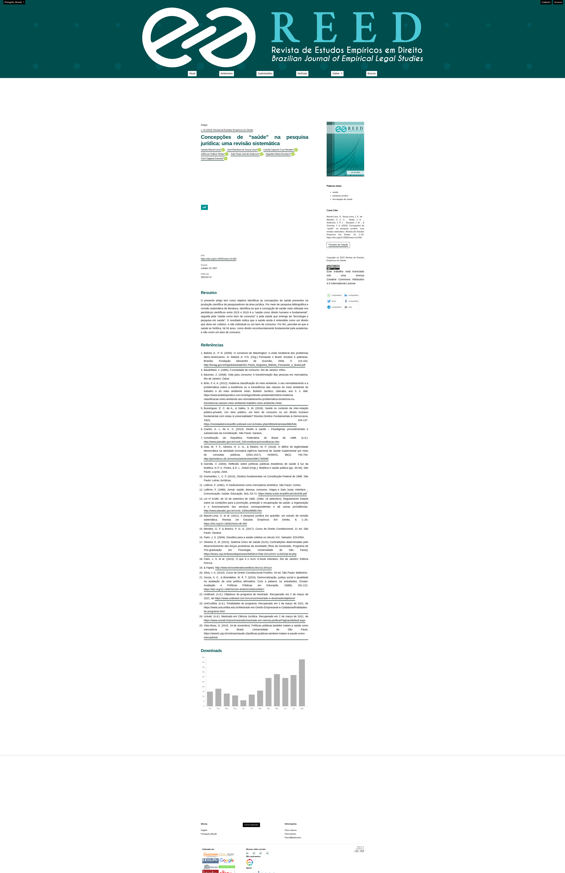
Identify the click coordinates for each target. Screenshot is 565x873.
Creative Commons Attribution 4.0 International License (345, 281)
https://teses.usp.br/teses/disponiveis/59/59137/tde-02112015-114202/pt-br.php (250, 554)
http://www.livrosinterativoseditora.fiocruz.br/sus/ (243, 567)
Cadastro (546, 2)
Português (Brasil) (209, 834)
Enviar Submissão (251, 825)
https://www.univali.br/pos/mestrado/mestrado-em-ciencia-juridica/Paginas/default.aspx (254, 620)
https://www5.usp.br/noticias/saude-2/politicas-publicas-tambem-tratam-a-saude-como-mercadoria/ (254, 635)
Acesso (558, 2)
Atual (192, 73)
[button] (335, 295)
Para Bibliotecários (293, 837)
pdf (204, 207)
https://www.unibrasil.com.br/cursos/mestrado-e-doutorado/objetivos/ (255, 598)
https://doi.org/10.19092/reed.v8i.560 (225, 523)
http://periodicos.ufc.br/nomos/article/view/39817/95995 (236, 458)
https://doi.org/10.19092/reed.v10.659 (218, 258)
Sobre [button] (336, 73)
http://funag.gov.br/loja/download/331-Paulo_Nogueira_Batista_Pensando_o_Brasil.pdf (254, 364)
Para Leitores (290, 830)
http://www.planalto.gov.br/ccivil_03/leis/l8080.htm (233, 510)
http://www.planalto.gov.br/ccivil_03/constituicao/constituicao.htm (241, 441)
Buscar (372, 73)
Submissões (265, 73)
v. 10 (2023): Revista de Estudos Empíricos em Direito (227, 130)
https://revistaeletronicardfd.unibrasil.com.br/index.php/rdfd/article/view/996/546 (250, 424)
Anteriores (227, 73)
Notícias (302, 73)
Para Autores (290, 834)
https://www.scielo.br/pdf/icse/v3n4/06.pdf (282, 493)
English (204, 830)
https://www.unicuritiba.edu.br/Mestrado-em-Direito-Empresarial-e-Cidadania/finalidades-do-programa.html (256, 609)
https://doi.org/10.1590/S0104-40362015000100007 (234, 589)
